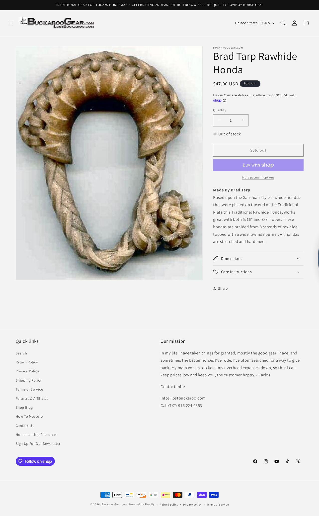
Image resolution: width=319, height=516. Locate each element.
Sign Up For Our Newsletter (38, 443)
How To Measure (29, 416)
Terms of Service (29, 389)
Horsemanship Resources (37, 434)
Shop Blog (24, 407)
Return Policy (27, 362)
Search (21, 353)
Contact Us (25, 425)
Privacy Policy (27, 371)
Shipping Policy (29, 380)
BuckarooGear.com (114, 504)
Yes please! (258, 272)
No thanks (258, 288)
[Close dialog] (216, 212)
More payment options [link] (258, 177)
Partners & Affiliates (32, 398)
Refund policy (169, 504)
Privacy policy (192, 504)
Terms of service (218, 504)
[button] (11, 23)
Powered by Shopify (141, 504)
